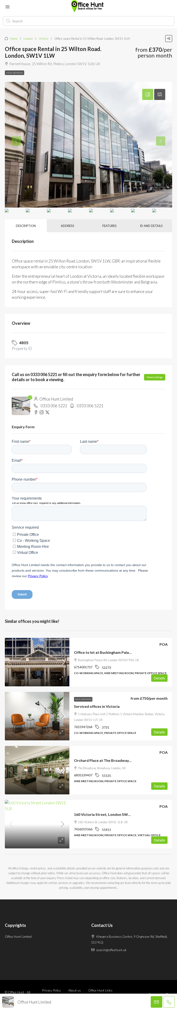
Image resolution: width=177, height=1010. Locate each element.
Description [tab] (26, 226)
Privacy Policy (51, 990)
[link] (37, 662)
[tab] (147, 94)
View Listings (155, 377)
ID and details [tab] (151, 226)
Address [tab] (67, 226)
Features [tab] (109, 226)
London (28, 38)
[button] (168, 38)
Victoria (43, 38)
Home (14, 38)
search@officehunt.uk (111, 950)
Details (159, 678)
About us (74, 990)
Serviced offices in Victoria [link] (97, 706)
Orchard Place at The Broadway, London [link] (109, 760)
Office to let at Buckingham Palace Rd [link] (106, 652)
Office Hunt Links (100, 990)
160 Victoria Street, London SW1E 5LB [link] (106, 814)
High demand (14, 72)
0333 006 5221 (54, 405)
